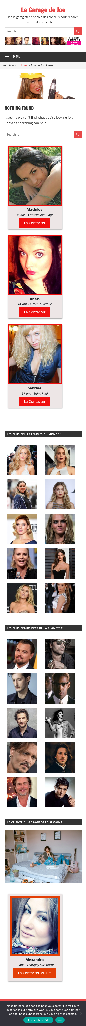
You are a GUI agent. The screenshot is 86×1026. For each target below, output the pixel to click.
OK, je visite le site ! (38, 1020)
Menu (16, 57)
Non (60, 1020)
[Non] (81, 1013)
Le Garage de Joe (43, 9)
